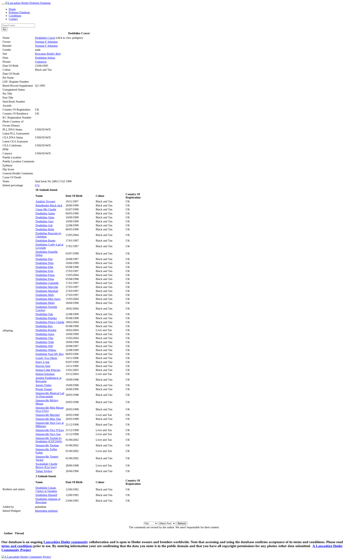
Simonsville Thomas (47, 445)
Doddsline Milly (45, 294)
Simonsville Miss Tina (48, 418)
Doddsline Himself (46, 495)
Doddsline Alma (45, 217)
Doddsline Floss (45, 279)
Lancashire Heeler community (66, 542)
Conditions (15, 15)
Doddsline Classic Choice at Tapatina (46, 489)
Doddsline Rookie (46, 330)
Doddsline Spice (45, 334)
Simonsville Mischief (48, 414)
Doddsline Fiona (45, 275)
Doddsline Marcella (47, 287)
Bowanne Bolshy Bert (48, 53)
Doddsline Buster (45, 240)
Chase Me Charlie (46, 209)
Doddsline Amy (45, 221)
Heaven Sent (43, 366)
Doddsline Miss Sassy (48, 298)
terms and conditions (16, 546)
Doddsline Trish (45, 342)
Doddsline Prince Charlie (50, 322)
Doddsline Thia (44, 338)
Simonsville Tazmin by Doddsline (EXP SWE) (49, 440)
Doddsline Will (44, 346)
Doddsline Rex (44, 326)
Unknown (41, 61)
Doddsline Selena (45, 57)
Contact (13, 18)
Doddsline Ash (44, 225)
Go (4, 29)
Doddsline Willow (46, 350)
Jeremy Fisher (43, 385)
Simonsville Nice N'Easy (50, 430)
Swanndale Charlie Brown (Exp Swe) (46, 465)
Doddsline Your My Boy (50, 354)
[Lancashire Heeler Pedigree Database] (28, 3)
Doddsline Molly (45, 302)
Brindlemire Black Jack (49, 205)
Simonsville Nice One (48, 434)
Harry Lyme (42, 362)
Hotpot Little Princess (48, 370)
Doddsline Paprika (46, 318)
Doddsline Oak (44, 314)
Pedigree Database (19, 12)
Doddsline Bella (45, 229)
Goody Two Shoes (46, 358)
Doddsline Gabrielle (47, 283)
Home (12, 9)
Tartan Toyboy (44, 471)
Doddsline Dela (44, 263)
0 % (37, 185)
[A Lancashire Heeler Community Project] (26, 556)
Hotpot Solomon (45, 374)
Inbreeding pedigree (46, 510)
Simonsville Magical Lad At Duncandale (50, 395)
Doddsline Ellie (44, 267)
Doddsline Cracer (45, 37)
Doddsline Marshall (47, 291)
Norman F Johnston (46, 41)
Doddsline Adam (45, 213)
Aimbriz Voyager (45, 201)
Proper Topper (44, 389)
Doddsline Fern (44, 271)
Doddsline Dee (44, 259)
